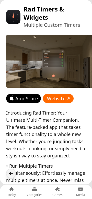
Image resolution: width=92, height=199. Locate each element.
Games (57, 195)
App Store (26, 98)
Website (56, 98)
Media (80, 195)
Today (11, 195)
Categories (34, 195)
